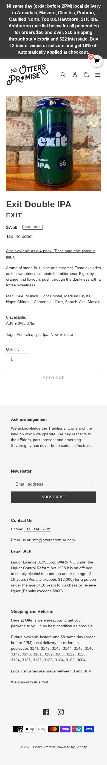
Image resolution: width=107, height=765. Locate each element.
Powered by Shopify (72, 747)
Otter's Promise (44, 747)
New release (61, 334)
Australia (24, 334)
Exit (14, 215)
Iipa (37, 334)
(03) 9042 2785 (37, 529)
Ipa (45, 334)
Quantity (12, 349)
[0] (97, 62)
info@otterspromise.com (53, 540)
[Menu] (97, 74)
